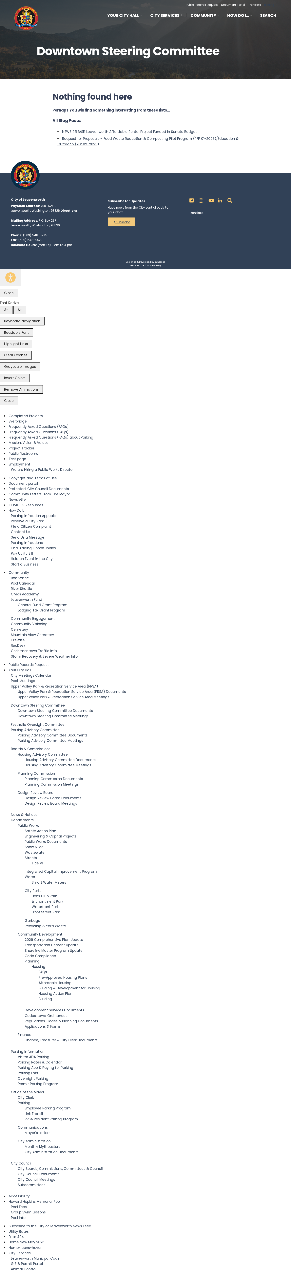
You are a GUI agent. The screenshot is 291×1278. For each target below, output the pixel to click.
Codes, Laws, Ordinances (46, 1015)
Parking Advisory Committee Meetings (50, 740)
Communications (33, 1127)
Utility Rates (19, 1231)
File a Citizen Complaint (31, 526)
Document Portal (233, 5)
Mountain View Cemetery (32, 634)
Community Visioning (29, 624)
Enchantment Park (47, 901)
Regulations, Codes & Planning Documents (61, 1021)
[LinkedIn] (219, 199)
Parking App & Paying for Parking (45, 1067)
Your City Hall (123, 15)
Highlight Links (16, 343)
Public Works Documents (46, 841)
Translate (254, 5)
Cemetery (19, 629)
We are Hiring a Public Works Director (42, 469)
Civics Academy (25, 594)
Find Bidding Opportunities (33, 548)
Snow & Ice (34, 847)
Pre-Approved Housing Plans (63, 977)
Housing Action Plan (55, 993)
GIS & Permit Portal (27, 1263)
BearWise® (20, 578)
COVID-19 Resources (26, 505)
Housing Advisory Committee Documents (60, 759)
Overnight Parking (33, 1078)
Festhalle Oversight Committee (38, 724)
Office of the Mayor (27, 1092)
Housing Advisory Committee (43, 754)
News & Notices (24, 814)
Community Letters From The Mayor (39, 494)
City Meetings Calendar (31, 675)
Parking (24, 1103)
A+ (20, 309)
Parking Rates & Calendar (40, 1062)
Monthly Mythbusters (42, 1146)
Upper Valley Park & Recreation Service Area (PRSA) (54, 686)
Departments (22, 820)
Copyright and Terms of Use (33, 478)
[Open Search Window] (229, 199)
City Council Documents (38, 1174)
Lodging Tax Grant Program (41, 610)
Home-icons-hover (25, 1247)
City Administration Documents (52, 1152)
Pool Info (18, 1217)
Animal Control (23, 1269)
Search (268, 16)
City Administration (34, 1141)
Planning (32, 961)
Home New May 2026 (27, 1242)
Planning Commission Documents (54, 778)
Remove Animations (21, 389)
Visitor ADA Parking (33, 1057)
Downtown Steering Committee (38, 705)
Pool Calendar (23, 583)
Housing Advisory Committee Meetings (58, 765)
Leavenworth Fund (26, 599)
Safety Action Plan (40, 831)
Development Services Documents (54, 1010)
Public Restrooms (23, 453)
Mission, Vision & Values (28, 442)
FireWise (18, 640)
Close (9, 293)
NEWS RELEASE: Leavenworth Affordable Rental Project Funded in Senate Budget (129, 131)
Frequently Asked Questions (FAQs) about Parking (51, 437)
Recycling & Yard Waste (45, 926)
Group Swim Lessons (28, 1212)
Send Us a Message (27, 537)
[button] (121, 221)
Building (45, 999)
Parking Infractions (27, 542)
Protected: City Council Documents (39, 488)
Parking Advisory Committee (35, 730)
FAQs (43, 972)
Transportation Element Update (52, 945)
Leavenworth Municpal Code (35, 1258)
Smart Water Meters (49, 882)
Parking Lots (28, 1073)
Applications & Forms (43, 1026)
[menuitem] (126, 15)
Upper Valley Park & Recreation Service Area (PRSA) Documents (72, 691)
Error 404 (16, 1236)
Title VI (37, 863)
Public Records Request (202, 5)
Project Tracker (21, 448)
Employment (19, 464)
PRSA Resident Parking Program (51, 1119)
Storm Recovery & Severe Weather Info (44, 656)
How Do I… (238, 15)
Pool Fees (19, 1207)
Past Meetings (23, 680)
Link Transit (34, 1113)
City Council (21, 1163)
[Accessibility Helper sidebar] (10, 277)
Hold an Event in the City (32, 558)
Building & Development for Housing (69, 988)
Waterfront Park (45, 906)
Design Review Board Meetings (51, 803)
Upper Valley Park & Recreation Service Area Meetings (63, 697)
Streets (31, 857)
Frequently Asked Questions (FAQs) (38, 426)
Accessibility (154, 265)
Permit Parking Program (38, 1084)
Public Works (28, 825)
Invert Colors (15, 378)
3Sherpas (160, 261)
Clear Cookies (16, 355)
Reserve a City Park (27, 521)
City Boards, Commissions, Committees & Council (60, 1168)
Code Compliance (40, 956)
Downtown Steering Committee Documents (55, 710)
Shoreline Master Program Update (54, 950)
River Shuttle (21, 588)
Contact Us (20, 531)
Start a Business (24, 564)
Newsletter (18, 499)
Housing (38, 966)
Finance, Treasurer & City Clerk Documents (61, 1040)
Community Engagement (33, 618)
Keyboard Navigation (22, 321)
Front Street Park (46, 912)
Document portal (23, 483)
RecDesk (18, 645)
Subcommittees (31, 1185)
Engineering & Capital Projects (50, 836)
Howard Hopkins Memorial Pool (35, 1201)
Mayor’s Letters (37, 1132)
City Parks (33, 890)
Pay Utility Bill (22, 553)
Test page (17, 459)
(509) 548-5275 (35, 235)
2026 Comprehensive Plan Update (54, 939)
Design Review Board (35, 792)
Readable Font (16, 332)
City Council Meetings (36, 1179)
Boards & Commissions (30, 749)
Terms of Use (137, 265)
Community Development (40, 934)
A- (6, 309)
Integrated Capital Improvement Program (61, 871)
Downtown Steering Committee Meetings (53, 716)
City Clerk (26, 1097)
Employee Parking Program (48, 1108)
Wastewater (35, 852)
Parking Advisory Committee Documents (52, 735)
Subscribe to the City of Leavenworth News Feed (50, 1226)
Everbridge (18, 421)
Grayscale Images (20, 366)
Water (30, 877)
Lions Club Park (44, 896)
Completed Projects (26, 416)
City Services (165, 15)
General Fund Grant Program (43, 605)
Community (203, 15)
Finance (24, 1034)
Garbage (32, 920)
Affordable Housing (55, 982)
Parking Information (28, 1051)
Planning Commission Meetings (52, 784)
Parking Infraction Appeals (33, 515)
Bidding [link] (268, 5)
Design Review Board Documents (53, 798)
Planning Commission (36, 773)
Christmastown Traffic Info (34, 651)
